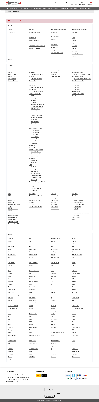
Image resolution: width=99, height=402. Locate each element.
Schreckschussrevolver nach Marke (82, 78)
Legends (53, 308)
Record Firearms (76, 327)
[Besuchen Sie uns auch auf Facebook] (46, 389)
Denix (9, 270)
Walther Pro (53, 354)
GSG (52, 289)
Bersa (73, 246)
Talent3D (31, 346)
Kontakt (10, 29)
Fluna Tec (31, 284)
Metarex (74, 313)
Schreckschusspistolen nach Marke (82, 74)
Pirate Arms (75, 335)
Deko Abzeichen (55, 208)
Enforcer (74, 278)
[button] (74, 3)
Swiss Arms (53, 343)
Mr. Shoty (53, 300)
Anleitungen (32, 29)
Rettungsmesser (77, 211)
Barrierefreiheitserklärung (57, 52)
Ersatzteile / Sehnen (13, 80)
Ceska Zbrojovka (33, 262)
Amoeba (53, 241)
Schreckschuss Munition (78, 83)
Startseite (74, 40)
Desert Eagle (32, 276)
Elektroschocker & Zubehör (35, 195)
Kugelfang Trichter (35, 173)
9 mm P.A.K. (76, 85)
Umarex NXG (32, 300)
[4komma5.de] (7, 8)
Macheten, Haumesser (79, 204)
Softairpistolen (11, 198)
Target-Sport (54, 346)
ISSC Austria (32, 297)
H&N (30, 292)
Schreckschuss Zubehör (78, 95)
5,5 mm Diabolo (34, 138)
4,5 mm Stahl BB (35, 136)
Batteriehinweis (54, 44)
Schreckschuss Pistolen (77, 72)
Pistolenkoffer (34, 162)
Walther (31, 354)
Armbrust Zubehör (12, 74)
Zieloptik (10, 206)
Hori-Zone (10, 297)
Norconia (74, 319)
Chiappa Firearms (55, 262)
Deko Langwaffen (55, 198)
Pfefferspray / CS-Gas (34, 200)
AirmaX (10, 241)
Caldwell (74, 268)
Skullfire (74, 338)
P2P (52, 321)
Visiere (32, 186)
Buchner (74, 257)
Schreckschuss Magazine (78, 93)
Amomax (74, 241)
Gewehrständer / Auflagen (37, 106)
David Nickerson (76, 273)
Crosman (53, 268)
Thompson (10, 348)
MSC (73, 300)
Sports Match (32, 340)
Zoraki (9, 359)
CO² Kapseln (32, 147)
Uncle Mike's (11, 351)
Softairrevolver (11, 200)
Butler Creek (32, 268)
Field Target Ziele (35, 169)
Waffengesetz (54, 32)
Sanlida (74, 332)
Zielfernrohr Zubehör (36, 188)
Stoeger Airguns (33, 343)
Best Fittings (54, 252)
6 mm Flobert (77, 89)
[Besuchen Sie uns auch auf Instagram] (52, 389)
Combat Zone (11, 268)
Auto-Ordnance (75, 243)
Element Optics (33, 278)
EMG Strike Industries (34, 335)
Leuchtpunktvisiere (35, 184)
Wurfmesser (76, 215)
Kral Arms (53, 303)
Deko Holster (54, 202)
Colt (73, 265)
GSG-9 (52, 335)
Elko (52, 278)
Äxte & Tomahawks (78, 200)
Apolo (9, 243)
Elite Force (53, 276)
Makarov (31, 311)
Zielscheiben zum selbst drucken (37, 45)
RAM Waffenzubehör (56, 76)
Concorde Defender (34, 270)
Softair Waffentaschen (13, 219)
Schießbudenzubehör (36, 177)
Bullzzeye (74, 260)
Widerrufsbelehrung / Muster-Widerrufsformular (57, 35)
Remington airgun (12, 329)
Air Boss (74, 238)
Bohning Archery (33, 254)
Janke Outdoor (75, 297)
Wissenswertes (11, 32)
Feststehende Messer (79, 202)
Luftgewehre (32, 72)
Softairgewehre (11, 195)
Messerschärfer (77, 206)
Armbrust (10, 72)
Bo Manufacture (11, 254)
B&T (30, 246)
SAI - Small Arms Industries (57, 332)
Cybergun (74, 270)
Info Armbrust (32, 37)
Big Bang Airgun (54, 249)
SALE (9, 227)
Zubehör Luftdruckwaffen (35, 93)
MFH (9, 316)
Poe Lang (53, 324)
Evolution (74, 276)
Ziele (30, 164)
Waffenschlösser (35, 121)
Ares (30, 243)
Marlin (9, 313)
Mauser (74, 311)
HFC (73, 295)
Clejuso (10, 265)
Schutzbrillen (34, 119)
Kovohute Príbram (33, 303)
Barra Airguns (32, 249)
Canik (52, 265)
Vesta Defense (75, 351)
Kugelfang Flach (35, 171)
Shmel (30, 338)
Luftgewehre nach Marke (37, 74)
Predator (74, 324)
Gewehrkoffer (34, 160)
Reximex (53, 329)
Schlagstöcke (32, 202)
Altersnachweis (54, 47)
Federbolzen (34, 143)
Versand (58, 393)
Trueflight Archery (33, 348)
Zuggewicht (75, 43)
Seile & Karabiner (76, 217)
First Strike (10, 284)
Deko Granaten (54, 200)
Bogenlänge (75, 32)
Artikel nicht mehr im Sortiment (79, 29)
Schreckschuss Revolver (78, 76)
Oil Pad (31, 321)
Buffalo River (54, 260)
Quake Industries (33, 327)
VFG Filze (10, 354)
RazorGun (53, 327)
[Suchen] (66, 2)
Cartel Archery (11, 262)
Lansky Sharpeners (12, 308)
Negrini (31, 319)
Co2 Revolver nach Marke (37, 91)
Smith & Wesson (12, 340)
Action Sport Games (55, 238)
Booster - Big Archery (77, 254)
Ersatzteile (33, 100)
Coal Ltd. (31, 265)
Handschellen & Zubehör (35, 198)
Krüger (73, 303)
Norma (9, 321)
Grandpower (32, 289)
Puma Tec (10, 327)
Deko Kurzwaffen (55, 195)
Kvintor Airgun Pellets (13, 305)
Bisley (30, 252)
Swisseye (74, 343)
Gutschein (74, 35)
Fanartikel (33, 102)
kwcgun (31, 305)
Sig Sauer (53, 338)
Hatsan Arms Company (13, 295)
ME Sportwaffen (33, 313)
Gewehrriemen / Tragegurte (37, 104)
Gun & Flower (11, 292)
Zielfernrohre (34, 190)
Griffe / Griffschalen (35, 108)
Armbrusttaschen (12, 78)
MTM (52, 316)
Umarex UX (75, 348)
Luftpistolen (32, 76)
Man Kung (53, 311)
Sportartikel (74, 219)
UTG (30, 351)
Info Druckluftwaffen (34, 40)
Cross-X (10, 273)
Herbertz (74, 289)
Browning (10, 260)
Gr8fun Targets (11, 289)
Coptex (52, 270)
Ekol (9, 278)
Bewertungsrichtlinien (34, 32)
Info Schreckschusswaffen (35, 43)
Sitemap (74, 48)
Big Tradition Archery (77, 249)
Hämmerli (53, 292)
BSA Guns (31, 257)
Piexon (31, 324)
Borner (9, 257)
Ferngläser (74, 195)
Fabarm (52, 281)
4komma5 (10, 238)
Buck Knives (32, 260)
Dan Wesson (54, 273)
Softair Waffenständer (13, 221)
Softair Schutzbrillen (13, 208)
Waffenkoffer (32, 158)
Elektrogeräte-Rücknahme (57, 50)
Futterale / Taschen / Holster (36, 149)
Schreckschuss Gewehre (78, 80)
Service (10, 59)
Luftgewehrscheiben (36, 175)
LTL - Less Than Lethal (77, 308)
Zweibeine (33, 126)
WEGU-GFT (32, 356)
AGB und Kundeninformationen (58, 29)
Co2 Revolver (32, 89)
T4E (9, 346)
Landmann (53, 305)
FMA (52, 284)
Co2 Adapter (34, 95)
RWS (30, 332)
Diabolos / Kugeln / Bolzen (35, 128)
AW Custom (11, 246)
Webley (10, 356)
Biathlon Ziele (34, 166)
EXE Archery (11, 281)
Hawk (30, 295)
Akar (30, 241)
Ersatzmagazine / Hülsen (37, 98)
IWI (51, 297)
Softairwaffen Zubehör (13, 215)
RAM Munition (54, 74)
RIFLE (9, 338)
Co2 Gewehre (32, 80)
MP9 (30, 316)
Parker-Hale (75, 321)
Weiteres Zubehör (35, 123)
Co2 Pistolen (32, 85)
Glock (73, 286)
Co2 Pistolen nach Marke (37, 87)
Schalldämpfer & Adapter (37, 117)
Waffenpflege (32, 145)
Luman (9, 311)
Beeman (10, 252)
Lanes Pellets (75, 305)
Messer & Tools (75, 198)
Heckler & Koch (33, 286)
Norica (9, 319)
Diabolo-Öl (33, 141)
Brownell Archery (55, 257)
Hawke (52, 295)
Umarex (10, 300)
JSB (9, 303)
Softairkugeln (11, 202)
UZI (51, 351)
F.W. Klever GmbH (33, 281)
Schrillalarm (32, 204)
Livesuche (74, 45)
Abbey (30, 238)
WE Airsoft (74, 354)
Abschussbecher (76, 91)
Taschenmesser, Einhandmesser (81, 213)
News (73, 37)
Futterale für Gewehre (36, 151)
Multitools (76, 208)
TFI (73, 346)
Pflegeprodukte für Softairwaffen (15, 223)
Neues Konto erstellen (77, 53)
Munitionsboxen (35, 113)
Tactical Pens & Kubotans (35, 206)
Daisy (30, 273)
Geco (52, 286)
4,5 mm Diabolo (34, 134)
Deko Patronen (54, 204)
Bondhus (53, 254)
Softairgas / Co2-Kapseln (14, 204)
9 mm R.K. (76, 87)
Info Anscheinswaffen (34, 35)
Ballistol (10, 249)
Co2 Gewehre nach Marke (37, 83)
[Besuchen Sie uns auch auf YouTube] (49, 389)
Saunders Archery (12, 335)
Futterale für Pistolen (36, 154)
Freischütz (74, 281)
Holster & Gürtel (35, 156)
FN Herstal (10, 286)
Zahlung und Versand (34, 48)
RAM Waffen (54, 72)
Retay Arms (32, 329)
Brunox (73, 262)
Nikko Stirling (54, 319)
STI (9, 343)
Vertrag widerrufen (49, 396)
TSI (51, 348)
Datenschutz (54, 39)
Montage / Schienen (35, 111)
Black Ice (74, 252)
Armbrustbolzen (11, 76)
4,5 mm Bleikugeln (35, 132)
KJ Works (74, 292)
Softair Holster (11, 213)
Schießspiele (34, 179)
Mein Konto (74, 51)
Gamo (73, 284)
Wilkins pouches (76, 356)
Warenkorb (74, 56)
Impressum (53, 42)
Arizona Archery (54, 243)
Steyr (73, 340)
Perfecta (10, 324)
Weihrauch (53, 356)
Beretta (52, 246)
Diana (9, 276)
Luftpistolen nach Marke (36, 78)
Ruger (9, 332)
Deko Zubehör (54, 206)
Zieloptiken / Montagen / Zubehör (37, 181)
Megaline (53, 313)
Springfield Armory (55, 340)
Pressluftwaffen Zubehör (37, 115)
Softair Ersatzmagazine (13, 211)
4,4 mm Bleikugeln (35, 130)
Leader (31, 308)
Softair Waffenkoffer (12, 217)
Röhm (73, 329)
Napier (73, 316)
